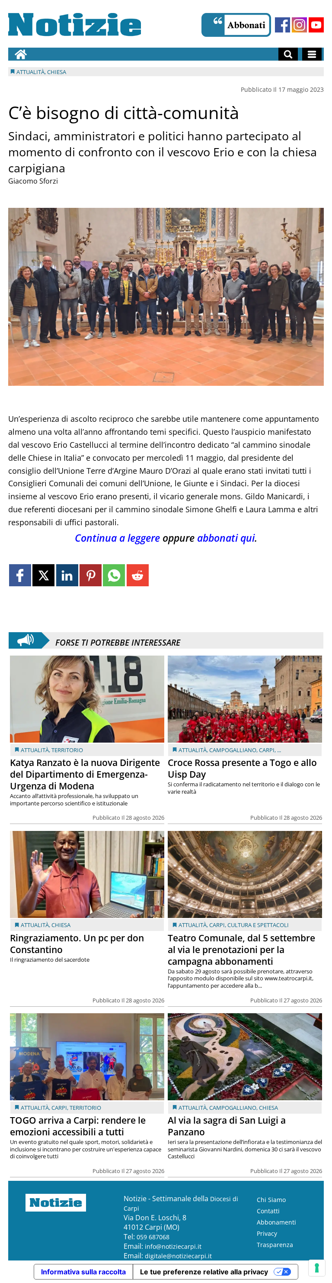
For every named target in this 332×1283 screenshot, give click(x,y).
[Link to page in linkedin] (67, 575)
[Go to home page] (20, 54)
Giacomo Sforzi (33, 181)
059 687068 (153, 1237)
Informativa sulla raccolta (83, 1271)
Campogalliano (232, 750)
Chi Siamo (271, 1200)
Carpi (267, 750)
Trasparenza (275, 1245)
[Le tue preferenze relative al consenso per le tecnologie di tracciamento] (317, 1268)
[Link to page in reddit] (138, 575)
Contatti (268, 1211)
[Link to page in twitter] (43, 575)
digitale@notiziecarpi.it (178, 1256)
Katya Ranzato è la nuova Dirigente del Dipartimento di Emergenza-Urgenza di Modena (85, 774)
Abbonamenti (276, 1222)
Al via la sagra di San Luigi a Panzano (227, 1126)
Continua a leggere (117, 538)
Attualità (35, 750)
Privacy (267, 1233)
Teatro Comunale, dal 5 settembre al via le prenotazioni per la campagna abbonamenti (241, 949)
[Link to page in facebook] (20, 575)
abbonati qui (226, 538)
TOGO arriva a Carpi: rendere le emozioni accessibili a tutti (78, 1126)
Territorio (67, 750)
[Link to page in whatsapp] (114, 575)
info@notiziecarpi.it (173, 1246)
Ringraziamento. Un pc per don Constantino (77, 944)
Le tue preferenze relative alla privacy (204, 1271)
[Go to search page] (288, 54)
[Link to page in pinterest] (91, 575)
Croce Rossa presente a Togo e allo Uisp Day (242, 768)
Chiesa (60, 925)
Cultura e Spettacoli (258, 925)
